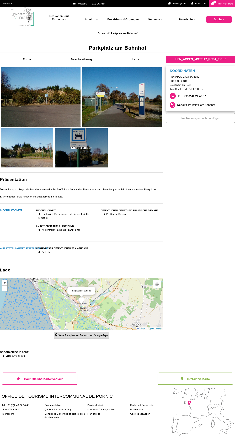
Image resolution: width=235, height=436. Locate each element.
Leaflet (142, 328)
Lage (135, 59)
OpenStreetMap (155, 328)
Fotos (27, 59)
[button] (222, 3)
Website (196, 104)
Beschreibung (81, 59)
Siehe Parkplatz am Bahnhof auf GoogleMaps (83, 335)
